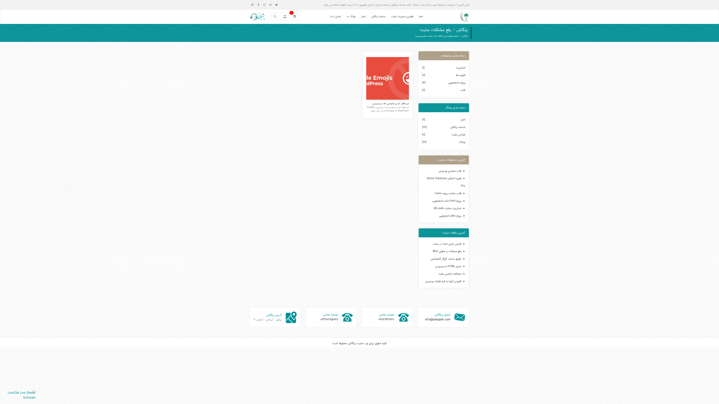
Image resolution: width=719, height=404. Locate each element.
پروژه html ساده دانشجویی (446, 201)
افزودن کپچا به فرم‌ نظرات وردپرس (443, 281)
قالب (462, 90)
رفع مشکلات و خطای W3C (447, 251)
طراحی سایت (458, 135)
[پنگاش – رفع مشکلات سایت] (461, 17)
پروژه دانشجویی (456, 83)
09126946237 (386, 319)
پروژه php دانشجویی (450, 216)
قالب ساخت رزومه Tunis (447, 193)
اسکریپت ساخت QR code (447, 208)
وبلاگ (353, 17)
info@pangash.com (437, 319)
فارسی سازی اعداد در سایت (447, 244)
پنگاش (465, 36)
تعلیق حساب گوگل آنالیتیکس (446, 259)
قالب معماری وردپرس (450, 171)
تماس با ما (335, 17)
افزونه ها (460, 75)
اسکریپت (460, 68)
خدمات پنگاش (378, 17)
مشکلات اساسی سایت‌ (449, 274)
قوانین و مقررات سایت (402, 17)
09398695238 (329, 319)
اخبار (363, 17)
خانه (421, 17)
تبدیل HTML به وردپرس (448, 266)
